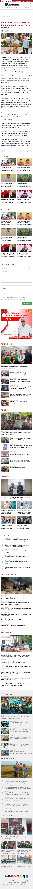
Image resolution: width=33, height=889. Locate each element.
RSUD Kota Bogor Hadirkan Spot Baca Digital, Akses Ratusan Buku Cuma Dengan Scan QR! (24, 527)
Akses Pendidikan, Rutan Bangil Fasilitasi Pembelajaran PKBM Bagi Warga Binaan (21, 439)
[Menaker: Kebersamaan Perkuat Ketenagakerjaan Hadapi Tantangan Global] (16, 355)
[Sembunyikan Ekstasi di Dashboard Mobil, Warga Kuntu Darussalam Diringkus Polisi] (8, 178)
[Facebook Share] (18, 151)
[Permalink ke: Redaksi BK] (2, 31)
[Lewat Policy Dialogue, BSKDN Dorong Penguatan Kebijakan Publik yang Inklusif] (5, 395)
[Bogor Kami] (11, 4)
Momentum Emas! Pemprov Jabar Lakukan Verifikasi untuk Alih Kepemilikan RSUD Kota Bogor (15, 498)
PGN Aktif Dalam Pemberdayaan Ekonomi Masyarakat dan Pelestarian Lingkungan (16, 782)
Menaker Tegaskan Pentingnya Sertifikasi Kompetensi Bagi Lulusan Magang (19, 373)
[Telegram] (27, 876)
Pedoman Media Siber (13, 882)
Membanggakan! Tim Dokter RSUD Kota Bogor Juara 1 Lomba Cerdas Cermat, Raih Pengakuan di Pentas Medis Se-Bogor (24, 512)
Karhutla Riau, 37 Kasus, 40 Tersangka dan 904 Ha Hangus (14, 626)
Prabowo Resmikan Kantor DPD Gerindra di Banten (16, 551)
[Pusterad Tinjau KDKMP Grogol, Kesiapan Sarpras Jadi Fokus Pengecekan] (16, 826)
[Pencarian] (31, 4)
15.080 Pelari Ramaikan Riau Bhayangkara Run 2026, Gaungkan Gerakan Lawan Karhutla (15, 717)
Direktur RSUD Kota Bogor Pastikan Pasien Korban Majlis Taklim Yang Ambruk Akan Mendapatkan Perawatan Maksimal (8, 512)
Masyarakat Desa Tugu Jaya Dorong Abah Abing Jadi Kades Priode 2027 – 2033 (8, 201)
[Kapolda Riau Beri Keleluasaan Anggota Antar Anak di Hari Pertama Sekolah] (5, 447)
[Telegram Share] (27, 151)
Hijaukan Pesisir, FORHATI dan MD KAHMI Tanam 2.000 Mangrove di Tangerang (17, 799)
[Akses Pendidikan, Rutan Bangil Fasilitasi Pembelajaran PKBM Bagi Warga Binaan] (5, 440)
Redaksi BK (7, 30)
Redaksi (18, 881)
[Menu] (2, 4)
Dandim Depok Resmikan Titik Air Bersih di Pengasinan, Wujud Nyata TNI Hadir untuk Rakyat (8, 852)
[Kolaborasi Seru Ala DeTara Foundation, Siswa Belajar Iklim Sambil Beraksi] (16, 421)
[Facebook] (6, 876)
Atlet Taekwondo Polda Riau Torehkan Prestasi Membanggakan (20, 723)
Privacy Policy (25, 881)
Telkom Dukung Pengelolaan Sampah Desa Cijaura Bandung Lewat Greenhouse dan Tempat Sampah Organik (18, 787)
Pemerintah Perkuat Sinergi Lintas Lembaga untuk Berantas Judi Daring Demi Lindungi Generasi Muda (20, 402)
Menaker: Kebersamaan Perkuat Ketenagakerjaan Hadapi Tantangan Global (14, 367)
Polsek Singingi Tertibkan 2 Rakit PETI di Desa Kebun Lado (15, 620)
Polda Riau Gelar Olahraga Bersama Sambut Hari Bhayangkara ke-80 (20, 737)
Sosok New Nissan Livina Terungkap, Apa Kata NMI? (17, 568)
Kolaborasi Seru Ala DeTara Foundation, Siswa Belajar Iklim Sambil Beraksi (15, 433)
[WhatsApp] (21, 876)
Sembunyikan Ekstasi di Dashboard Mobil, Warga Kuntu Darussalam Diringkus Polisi (8, 185)
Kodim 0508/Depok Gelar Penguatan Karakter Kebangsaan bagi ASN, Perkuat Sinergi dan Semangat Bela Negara (24, 852)
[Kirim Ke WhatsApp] (30, 151)
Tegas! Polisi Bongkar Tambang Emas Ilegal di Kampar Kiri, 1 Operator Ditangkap (17, 546)
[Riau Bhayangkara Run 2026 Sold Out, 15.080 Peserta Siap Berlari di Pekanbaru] (5, 746)
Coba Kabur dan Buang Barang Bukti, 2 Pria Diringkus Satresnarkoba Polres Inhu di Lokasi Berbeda (24, 169)
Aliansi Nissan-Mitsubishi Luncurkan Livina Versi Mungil (17, 562)
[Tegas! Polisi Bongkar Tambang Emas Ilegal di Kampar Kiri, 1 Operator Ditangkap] (16, 585)
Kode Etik (11, 881)
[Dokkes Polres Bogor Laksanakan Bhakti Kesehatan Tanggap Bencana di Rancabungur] (8, 520)
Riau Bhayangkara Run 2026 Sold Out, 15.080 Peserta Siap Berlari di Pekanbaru (20, 745)
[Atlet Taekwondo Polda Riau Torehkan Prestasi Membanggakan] (5, 724)
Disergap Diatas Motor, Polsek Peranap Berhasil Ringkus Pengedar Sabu (16, 614)
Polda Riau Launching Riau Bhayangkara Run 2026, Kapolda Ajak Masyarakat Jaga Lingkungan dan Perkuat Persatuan (20, 752)
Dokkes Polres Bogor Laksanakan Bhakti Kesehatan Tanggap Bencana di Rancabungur (8, 527)
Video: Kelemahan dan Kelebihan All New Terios (17, 556)
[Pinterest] (12, 876)
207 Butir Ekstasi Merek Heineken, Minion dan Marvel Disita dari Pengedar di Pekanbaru (15, 603)
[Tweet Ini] (21, 151)
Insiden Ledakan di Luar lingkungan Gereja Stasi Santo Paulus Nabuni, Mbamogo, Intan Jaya (23, 866)
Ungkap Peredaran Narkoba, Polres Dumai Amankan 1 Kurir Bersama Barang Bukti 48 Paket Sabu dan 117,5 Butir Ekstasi (8, 169)
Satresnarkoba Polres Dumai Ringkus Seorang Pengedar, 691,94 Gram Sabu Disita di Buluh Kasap (16, 609)
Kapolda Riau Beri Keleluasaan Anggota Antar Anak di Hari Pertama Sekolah (21, 446)
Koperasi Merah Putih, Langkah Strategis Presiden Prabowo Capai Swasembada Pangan (24, 201)
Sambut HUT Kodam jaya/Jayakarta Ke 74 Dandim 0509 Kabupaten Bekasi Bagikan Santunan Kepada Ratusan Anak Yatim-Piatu (17, 540)
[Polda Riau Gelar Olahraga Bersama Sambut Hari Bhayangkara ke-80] (5, 738)
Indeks (5, 881)
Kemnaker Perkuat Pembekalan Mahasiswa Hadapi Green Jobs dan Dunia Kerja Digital (19, 380)
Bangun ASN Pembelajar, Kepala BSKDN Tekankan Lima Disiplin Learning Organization (21, 387)
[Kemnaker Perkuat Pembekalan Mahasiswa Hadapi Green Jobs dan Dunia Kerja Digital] (5, 381)
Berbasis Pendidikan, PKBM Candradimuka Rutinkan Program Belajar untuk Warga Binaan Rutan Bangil (19, 468)
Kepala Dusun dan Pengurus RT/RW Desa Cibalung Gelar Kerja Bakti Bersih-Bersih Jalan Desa (17, 805)
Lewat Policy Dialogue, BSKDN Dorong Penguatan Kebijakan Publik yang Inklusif (20, 394)
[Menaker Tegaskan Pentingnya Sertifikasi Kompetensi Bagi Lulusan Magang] (5, 373)
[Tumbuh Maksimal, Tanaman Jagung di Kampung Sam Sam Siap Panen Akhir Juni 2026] (24, 178)
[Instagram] (15, 876)
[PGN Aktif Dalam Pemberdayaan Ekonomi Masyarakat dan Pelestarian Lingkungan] (16, 769)
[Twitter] (9, 876)
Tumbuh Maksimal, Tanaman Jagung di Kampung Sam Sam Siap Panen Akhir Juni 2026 (24, 185)
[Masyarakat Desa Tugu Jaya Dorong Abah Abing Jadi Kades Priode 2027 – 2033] (8, 194)
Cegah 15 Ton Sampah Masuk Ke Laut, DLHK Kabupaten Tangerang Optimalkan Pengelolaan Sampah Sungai (17, 793)
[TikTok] (24, 876)
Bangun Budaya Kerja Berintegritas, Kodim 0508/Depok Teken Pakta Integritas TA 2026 (8, 866)
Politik (2, 20)
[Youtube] (18, 876)
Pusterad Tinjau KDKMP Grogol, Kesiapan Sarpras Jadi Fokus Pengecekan (16, 837)
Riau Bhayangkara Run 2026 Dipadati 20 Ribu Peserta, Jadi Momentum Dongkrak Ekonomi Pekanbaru (20, 730)
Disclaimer (23, 882)
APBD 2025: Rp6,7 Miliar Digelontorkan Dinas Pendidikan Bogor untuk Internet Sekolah (20, 461)
